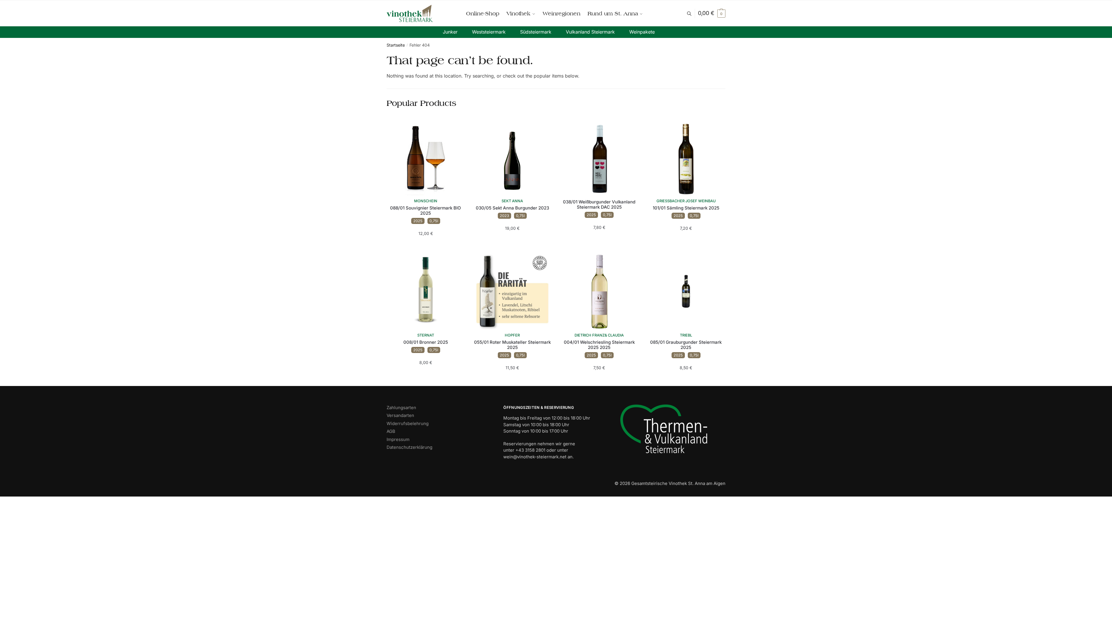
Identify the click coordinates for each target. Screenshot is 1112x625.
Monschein (425, 201)
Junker (450, 32)
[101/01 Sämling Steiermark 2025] (686, 156)
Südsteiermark (535, 32)
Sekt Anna (512, 201)
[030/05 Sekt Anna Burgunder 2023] (512, 156)
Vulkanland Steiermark (590, 32)
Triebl (686, 335)
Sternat (425, 335)
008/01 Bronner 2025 (425, 342)
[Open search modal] (692, 13)
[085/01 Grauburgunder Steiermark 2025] (686, 291)
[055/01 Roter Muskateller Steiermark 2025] (512, 291)
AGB (391, 431)
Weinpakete (642, 32)
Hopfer (512, 335)
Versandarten (400, 415)
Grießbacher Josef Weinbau (686, 201)
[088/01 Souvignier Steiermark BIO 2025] (426, 156)
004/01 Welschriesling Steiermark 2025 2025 (599, 345)
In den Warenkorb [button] (425, 244)
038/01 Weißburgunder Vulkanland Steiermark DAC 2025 (599, 204)
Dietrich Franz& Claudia (599, 335)
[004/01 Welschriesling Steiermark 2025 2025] (599, 291)
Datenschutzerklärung (409, 447)
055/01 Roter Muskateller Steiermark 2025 (512, 345)
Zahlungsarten (401, 407)
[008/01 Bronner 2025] (426, 291)
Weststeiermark (489, 32)
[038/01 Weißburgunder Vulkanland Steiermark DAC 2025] (599, 156)
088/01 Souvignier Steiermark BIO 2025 (425, 210)
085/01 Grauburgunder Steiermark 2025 (686, 345)
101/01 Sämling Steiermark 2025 (686, 208)
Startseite (396, 45)
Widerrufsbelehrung (408, 423)
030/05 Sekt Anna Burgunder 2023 (512, 208)
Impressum (398, 439)
